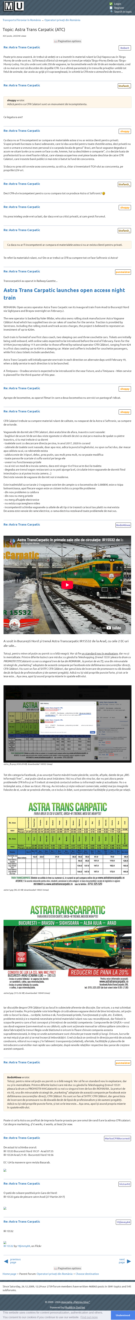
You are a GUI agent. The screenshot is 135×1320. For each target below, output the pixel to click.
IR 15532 (8, 1245)
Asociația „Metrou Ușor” (75, 1302)
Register (116, 7)
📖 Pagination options (67, 41)
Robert (124, 48)
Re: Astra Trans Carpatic (22, 47)
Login (115, 3)
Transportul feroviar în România (22, 20)
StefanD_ (124, 86)
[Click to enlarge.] (67, 724)
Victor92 (124, 1184)
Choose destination (87, 1273)
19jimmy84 (123, 1222)
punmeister (123, 272)
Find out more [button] (89, 1317)
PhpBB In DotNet (75, 1307)
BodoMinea (123, 525)
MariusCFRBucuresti (117, 1138)
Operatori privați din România (62, 20)
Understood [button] (123, 1315)
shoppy (124, 131)
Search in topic (120, 11)
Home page (9, 1273)
